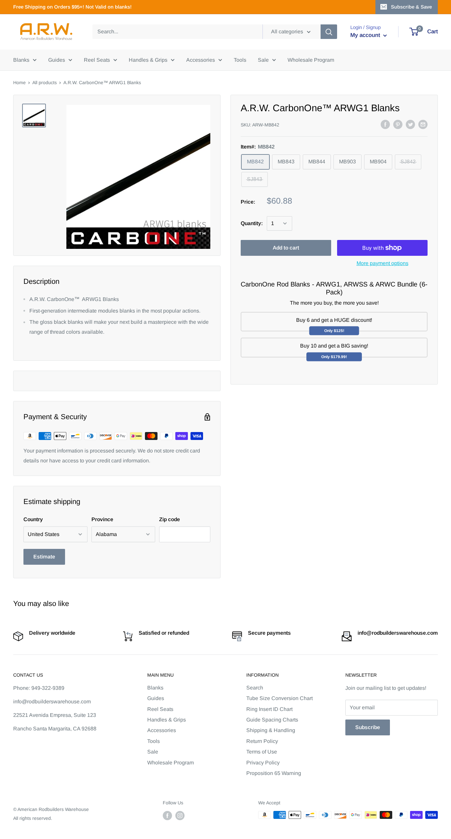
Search (254, 687)
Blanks (21, 60)
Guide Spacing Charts (272, 719)
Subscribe (367, 727)
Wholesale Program (311, 60)
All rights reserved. (32, 818)
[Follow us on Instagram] (180, 815)
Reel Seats (97, 60)
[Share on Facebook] (385, 124)
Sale (263, 60)
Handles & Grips (148, 60)
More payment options (382, 263)
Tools (240, 60)
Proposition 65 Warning (273, 773)
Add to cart (286, 248)
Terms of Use (261, 752)
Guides (56, 60)
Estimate (44, 556)
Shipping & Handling (270, 730)
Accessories (200, 60)
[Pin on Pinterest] (397, 124)
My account (366, 35)
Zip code (169, 519)
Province (102, 519)
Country (33, 519)
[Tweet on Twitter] (410, 124)
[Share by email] (423, 124)
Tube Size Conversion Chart (279, 698)
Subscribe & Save (411, 7)
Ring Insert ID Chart (269, 709)
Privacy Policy (263, 762)
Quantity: (252, 223)
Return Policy (262, 741)
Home (19, 82)
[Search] (329, 31)
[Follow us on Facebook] (167, 815)
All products (44, 82)
